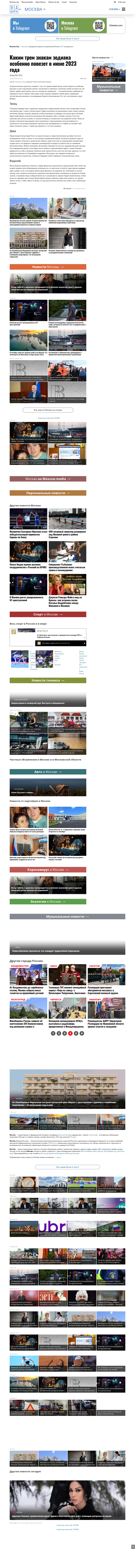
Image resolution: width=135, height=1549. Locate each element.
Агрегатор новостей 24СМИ (49, 418)
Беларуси (60, 1153)
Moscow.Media (86, 1151)
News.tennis (14, 1354)
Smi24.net (13, 805)
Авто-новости (101, 57)
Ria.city (12, 196)
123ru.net (121, 2)
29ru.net (12, 420)
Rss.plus (12, 1175)
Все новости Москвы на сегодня (48, 410)
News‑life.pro (41, 2)
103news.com (14, 1333)
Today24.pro (14, 1247)
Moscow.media (27, 2)
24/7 (62, 46)
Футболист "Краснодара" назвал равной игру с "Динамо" (59, 658)
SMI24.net (52, 1143)
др (12, 1153)
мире (77, 1153)
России (43, 1153)
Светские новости (13, 1523)
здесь (58, 1157)
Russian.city (14, 2)
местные (24, 46)
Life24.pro (121, 1151)
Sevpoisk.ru (13, 1398)
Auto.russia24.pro (98, 61)
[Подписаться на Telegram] (114, 2)
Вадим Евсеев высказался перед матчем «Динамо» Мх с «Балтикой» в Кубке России (83, 662)
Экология (73, 2)
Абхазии (69, 1153)
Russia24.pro (64, 1135)
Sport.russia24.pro (16, 710)
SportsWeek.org (110, 1151)
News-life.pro (98, 1151)
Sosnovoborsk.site (16, 78)
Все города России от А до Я (67, 38)
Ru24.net (13, 298)
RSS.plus (72, 1137)
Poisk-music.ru (14, 1289)
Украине (51, 1153)
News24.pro (14, 1219)
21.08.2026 (113, 9)
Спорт (64, 2)
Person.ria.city (54, 2)
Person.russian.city (16, 358)
